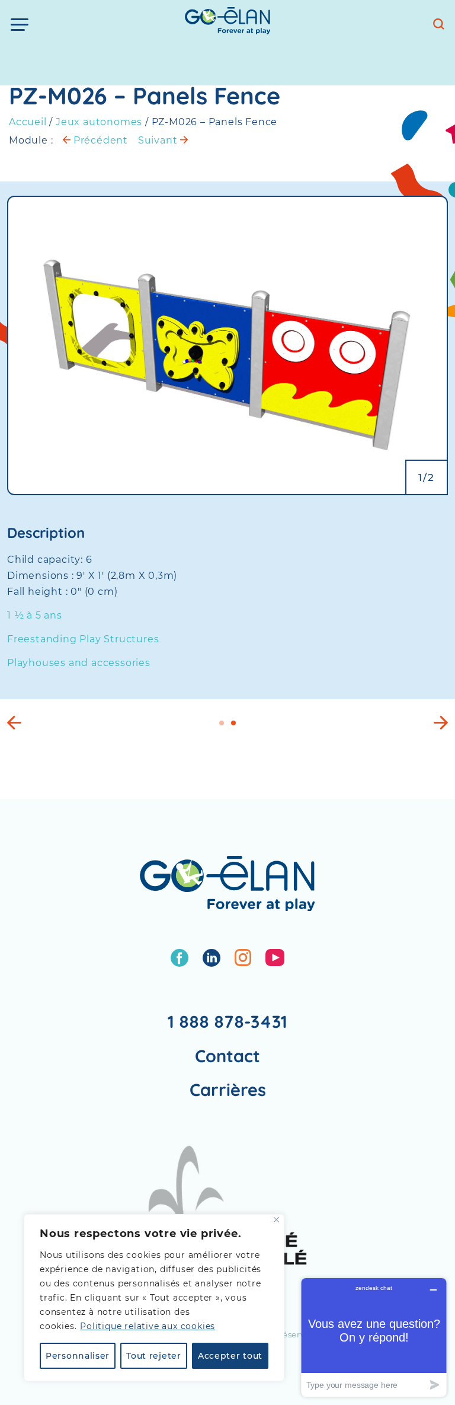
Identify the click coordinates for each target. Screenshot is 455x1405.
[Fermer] (276, 1219)
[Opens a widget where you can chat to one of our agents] (374, 1337)
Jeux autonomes (99, 122)
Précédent (99, 140)
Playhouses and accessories (78, 662)
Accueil (28, 122)
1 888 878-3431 (227, 1021)
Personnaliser (78, 1355)
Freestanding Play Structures (83, 639)
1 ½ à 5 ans (34, 615)
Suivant (159, 140)
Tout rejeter (153, 1355)
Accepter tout (230, 1355)
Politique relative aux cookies (147, 1326)
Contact (227, 1055)
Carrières (228, 1089)
